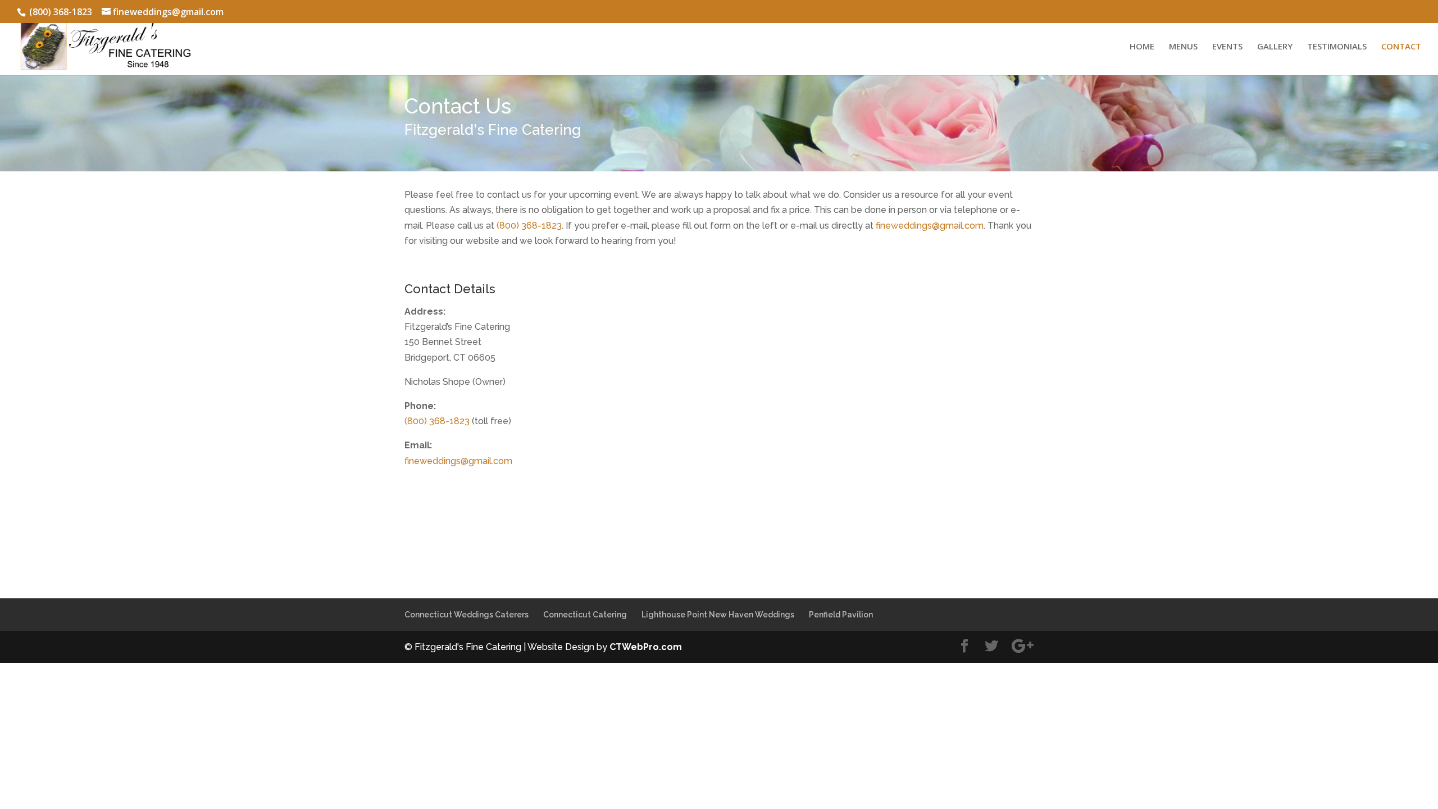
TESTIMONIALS (1337, 47)
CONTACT (1401, 47)
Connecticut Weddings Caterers (466, 614)
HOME (1142, 47)
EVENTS (1227, 47)
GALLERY (1275, 47)
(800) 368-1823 (529, 225)
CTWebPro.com (645, 647)
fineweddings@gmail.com (930, 225)
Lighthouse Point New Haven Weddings (717, 614)
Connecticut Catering (585, 614)
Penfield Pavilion (841, 614)
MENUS (1183, 47)
